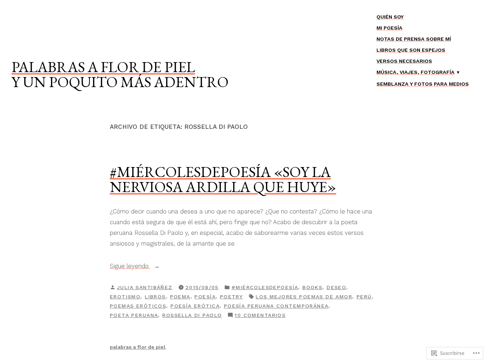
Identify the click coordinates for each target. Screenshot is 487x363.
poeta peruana (134, 315)
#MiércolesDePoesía (264, 287)
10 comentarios (260, 316)
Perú (364, 296)
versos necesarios (404, 61)
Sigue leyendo (130, 266)
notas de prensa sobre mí (413, 39)
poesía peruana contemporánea (276, 306)
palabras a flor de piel (103, 67)
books (312, 287)
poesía (205, 296)
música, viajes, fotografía (415, 72)
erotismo (125, 296)
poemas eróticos (138, 306)
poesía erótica (195, 306)
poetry (231, 296)
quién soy (390, 17)
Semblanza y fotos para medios (422, 84)
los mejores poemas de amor (304, 296)
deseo (336, 287)
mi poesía (389, 28)
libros (155, 296)
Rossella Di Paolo (192, 315)
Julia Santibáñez (145, 287)
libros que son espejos (410, 50)
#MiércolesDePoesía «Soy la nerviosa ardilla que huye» (223, 179)
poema (180, 296)
